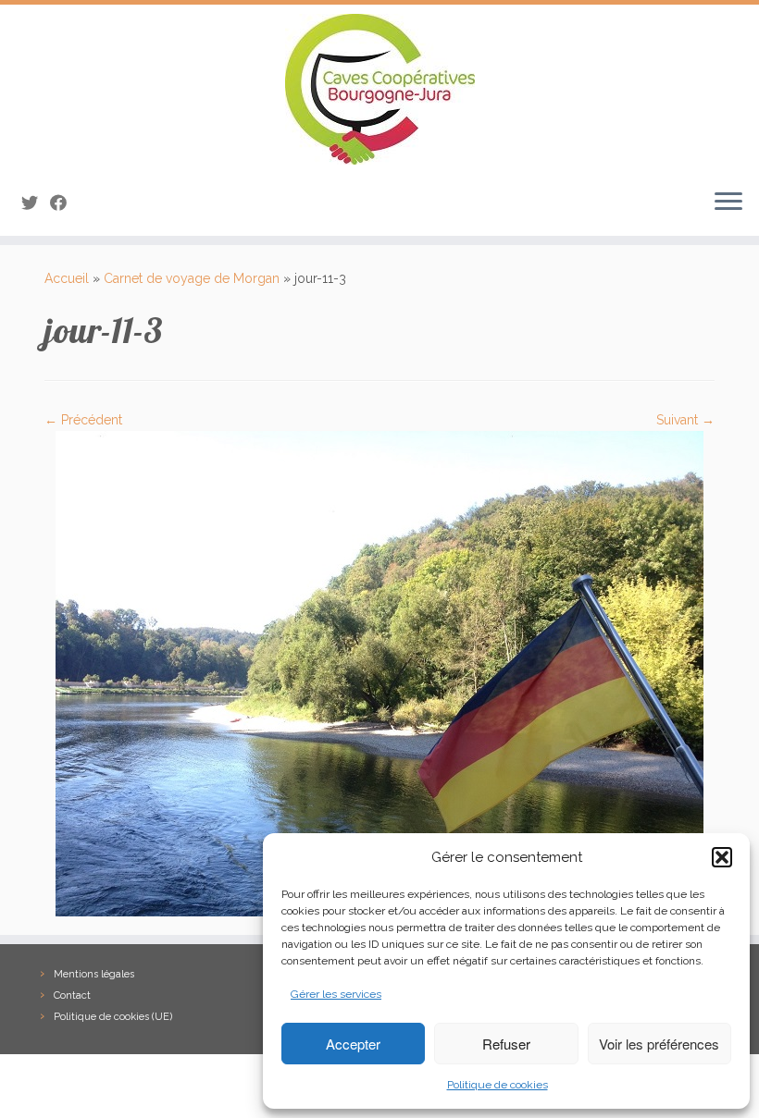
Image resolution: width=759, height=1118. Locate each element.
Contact (72, 995)
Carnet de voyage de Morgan (192, 278)
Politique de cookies (497, 1084)
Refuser (506, 1043)
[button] (722, 857)
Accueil (66, 278)
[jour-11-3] (379, 672)
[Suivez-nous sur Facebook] (64, 203)
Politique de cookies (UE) (113, 1017)
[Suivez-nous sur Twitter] (35, 203)
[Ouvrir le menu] (728, 202)
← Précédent (83, 419)
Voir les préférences (659, 1043)
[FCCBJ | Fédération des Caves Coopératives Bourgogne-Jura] (379, 89)
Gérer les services (336, 994)
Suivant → (685, 419)
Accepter (353, 1043)
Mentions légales (94, 974)
